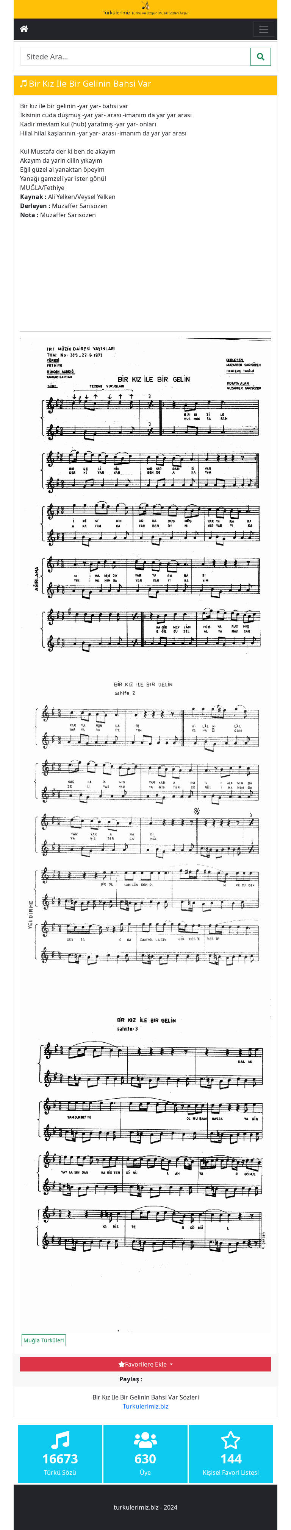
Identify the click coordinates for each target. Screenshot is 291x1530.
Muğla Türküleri (43, 1340)
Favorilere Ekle (146, 1364)
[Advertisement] (108, 272)
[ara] (260, 57)
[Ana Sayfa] (24, 29)
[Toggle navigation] (263, 29)
